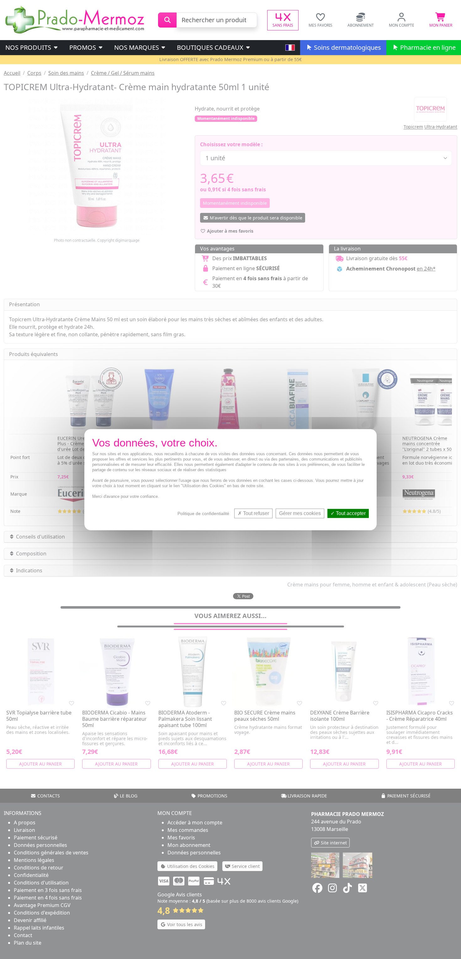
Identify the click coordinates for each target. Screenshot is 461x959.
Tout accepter (350, 513)
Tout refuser (255, 513)
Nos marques (137, 47)
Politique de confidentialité (203, 513)
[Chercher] (167, 20)
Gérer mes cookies (300, 513)
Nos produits (29, 47)
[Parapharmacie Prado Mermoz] (76, 19)
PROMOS (83, 47)
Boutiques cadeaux (211, 47)
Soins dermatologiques (346, 47)
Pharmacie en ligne (427, 47)
